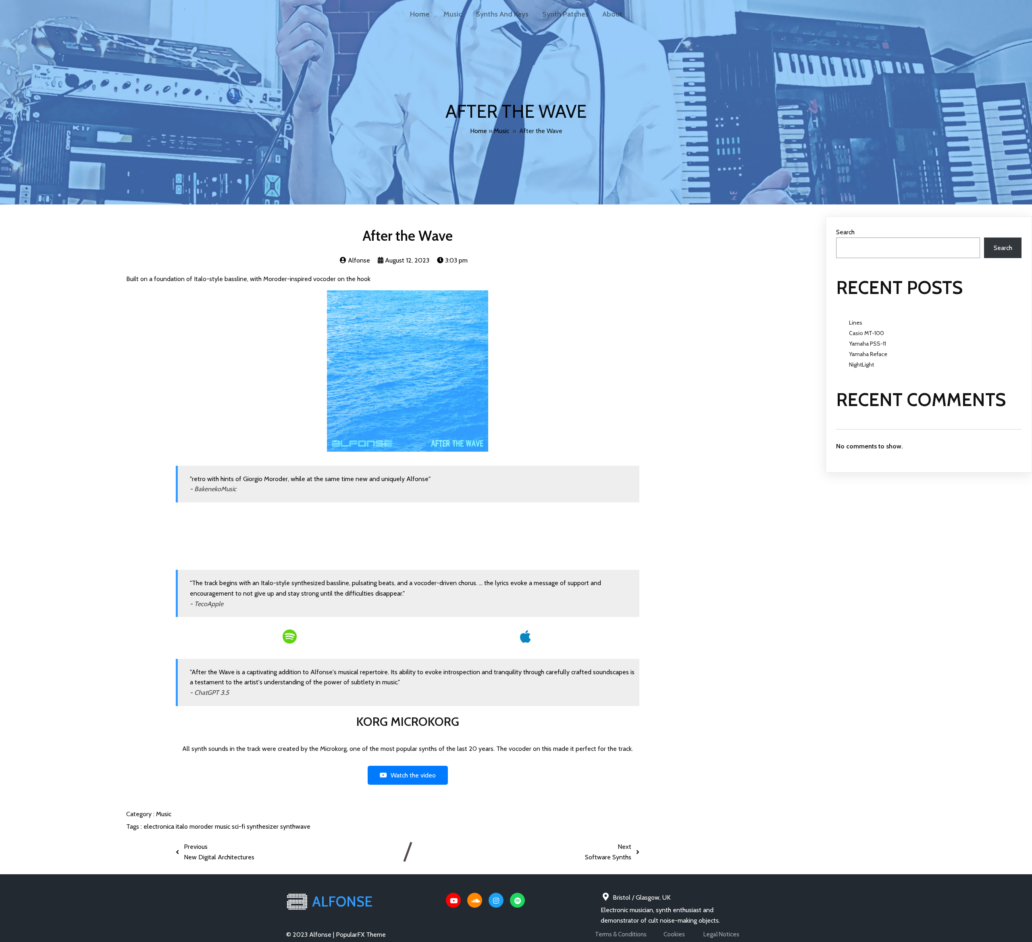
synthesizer (263, 826)
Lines (855, 322)
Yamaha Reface (868, 354)
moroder (202, 826)
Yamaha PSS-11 (867, 343)
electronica (160, 826)
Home (478, 131)
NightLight (861, 364)
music (223, 826)
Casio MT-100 (866, 333)
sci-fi (239, 826)
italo (182, 826)
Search (845, 232)
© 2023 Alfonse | (311, 934)
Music (501, 131)
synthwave (295, 826)
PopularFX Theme (361, 934)
